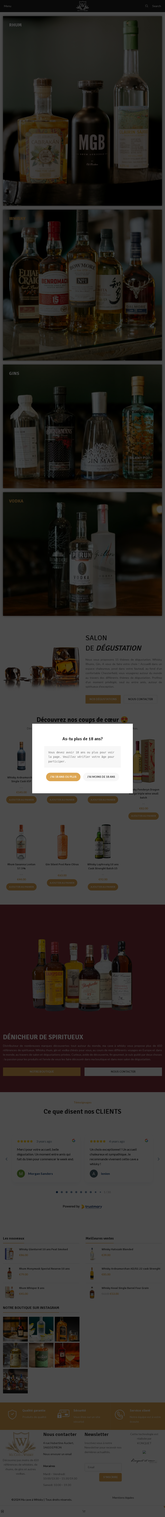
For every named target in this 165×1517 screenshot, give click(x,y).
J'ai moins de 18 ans (101, 776)
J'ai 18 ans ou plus (63, 776)
